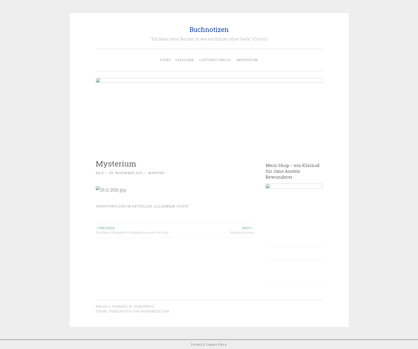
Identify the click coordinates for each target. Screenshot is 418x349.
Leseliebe (184, 60)
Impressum (247, 60)
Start (165, 60)
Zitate (182, 206)
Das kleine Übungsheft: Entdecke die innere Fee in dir (132, 230)
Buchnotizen (209, 29)
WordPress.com (155, 311)
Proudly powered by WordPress (125, 306)
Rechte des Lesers (242, 230)
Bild (100, 173)
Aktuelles (142, 206)
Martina (156, 173)
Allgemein (164, 206)
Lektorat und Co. (215, 60)
